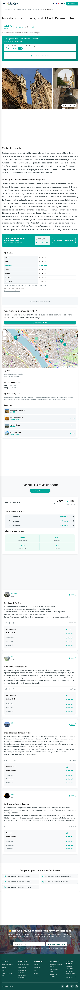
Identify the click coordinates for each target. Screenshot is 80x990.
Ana (12, 794)
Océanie (36, 976)
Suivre (72, 594)
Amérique (37, 967)
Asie (35, 970)
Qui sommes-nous (7, 965)
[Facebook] (62, 986)
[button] (63, 335)
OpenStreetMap (73, 367)
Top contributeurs (23, 965)
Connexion (72, 4)
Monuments (37, 9)
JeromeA (14, 593)
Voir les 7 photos (69, 105)
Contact (4, 970)
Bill (12, 723)
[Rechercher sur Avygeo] (53, 3)
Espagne (23, 9)
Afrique (36, 965)
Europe (16, 9)
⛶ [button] (4, 338)
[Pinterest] (76, 986)
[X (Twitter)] (72, 986)
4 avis (32, 27)
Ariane (13, 657)
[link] (40, 49)
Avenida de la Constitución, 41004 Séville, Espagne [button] (21, 33)
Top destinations (7, 9)
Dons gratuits (22, 967)
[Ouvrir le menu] (4, 3)
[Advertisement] (40, 125)
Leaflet (65, 367)
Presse (4, 967)
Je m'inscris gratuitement (56, 944)
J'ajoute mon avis (41, 491)
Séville (29, 9)
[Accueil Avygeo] (12, 3)
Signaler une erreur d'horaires (12, 291)
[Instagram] (67, 986)
